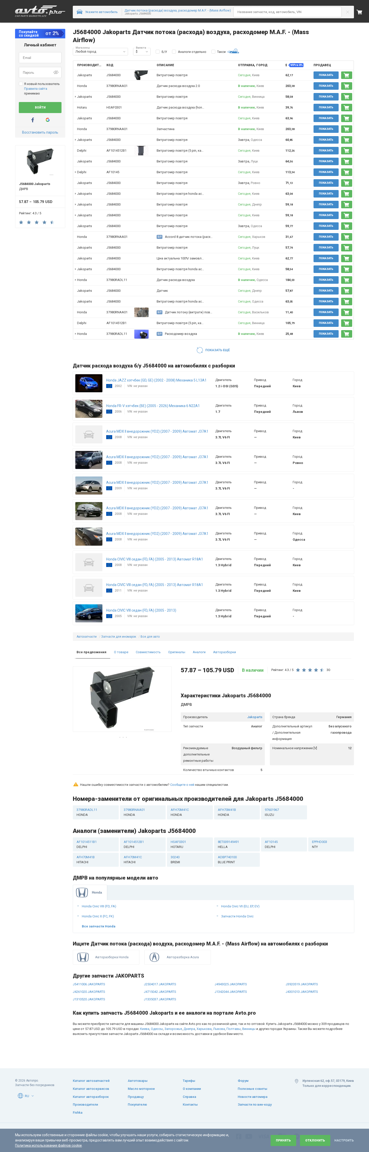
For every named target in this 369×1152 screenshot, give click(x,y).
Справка (189, 1097)
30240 (175, 859)
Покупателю (137, 1104)
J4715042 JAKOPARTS (160, 992)
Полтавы (233, 1029)
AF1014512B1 (116, 150)
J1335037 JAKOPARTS (160, 999)
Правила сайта (35, 88)
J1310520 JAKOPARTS (89, 999)
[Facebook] (32, 120)
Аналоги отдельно (192, 52)
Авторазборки (224, 652)
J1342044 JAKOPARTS (231, 992)
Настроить (344, 1140)
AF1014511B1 (87, 844)
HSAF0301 (114, 107)
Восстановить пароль (40, 132)
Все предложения (91, 652)
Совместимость (148, 652)
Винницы (249, 1029)
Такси (221, 52)
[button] (124, 51)
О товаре (121, 652)
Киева (144, 1029)
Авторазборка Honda (112, 957)
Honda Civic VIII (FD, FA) (99, 906)
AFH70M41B (227, 812)
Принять (283, 1140)
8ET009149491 (228, 844)
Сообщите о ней (182, 785)
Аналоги (199, 652)
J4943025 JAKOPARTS (231, 984)
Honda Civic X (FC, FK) (98, 916)
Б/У (164, 52)
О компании (192, 1089)
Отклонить (315, 1140)
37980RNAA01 (117, 86)
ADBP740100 (227, 859)
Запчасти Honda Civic (237, 916)
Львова (219, 1029)
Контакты (190, 1104)
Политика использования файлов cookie (48, 1145)
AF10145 (112, 172)
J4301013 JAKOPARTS (302, 992)
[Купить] (346, 75)
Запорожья (173, 1029)
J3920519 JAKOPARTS (302, 984)
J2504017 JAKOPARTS (160, 984)
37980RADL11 (116, 280)
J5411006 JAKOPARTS (89, 984)
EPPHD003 (319, 844)
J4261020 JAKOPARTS (89, 992)
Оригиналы (176, 652)
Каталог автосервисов (91, 1089)
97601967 (272, 812)
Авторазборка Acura (183, 957)
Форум (243, 1081)
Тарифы (189, 1081)
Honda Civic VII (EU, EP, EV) (240, 906)
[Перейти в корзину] (362, 12)
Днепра (189, 1029)
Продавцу (136, 1097)
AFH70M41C (180, 812)
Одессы (157, 1029)
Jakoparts (254, 717)
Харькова (204, 1029)
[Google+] (47, 120)
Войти (40, 107)
